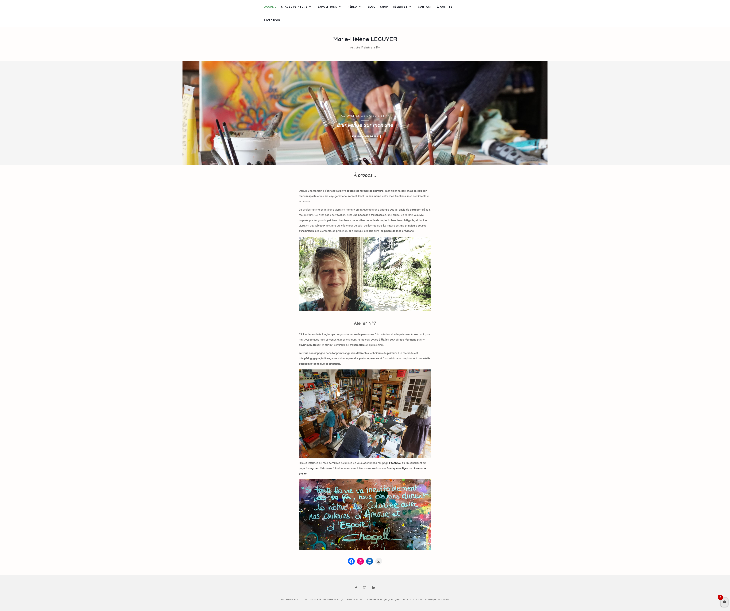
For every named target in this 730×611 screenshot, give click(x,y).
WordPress (443, 599)
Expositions (327, 6)
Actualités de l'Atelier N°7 (365, 115)
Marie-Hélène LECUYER (365, 39)
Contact (425, 6)
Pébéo (352, 6)
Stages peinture (294, 6)
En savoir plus (365, 136)
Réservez (400, 6)
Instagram (312, 468)
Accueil (270, 6)
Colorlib (417, 599)
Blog (371, 6)
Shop (384, 6)
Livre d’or (272, 20)
